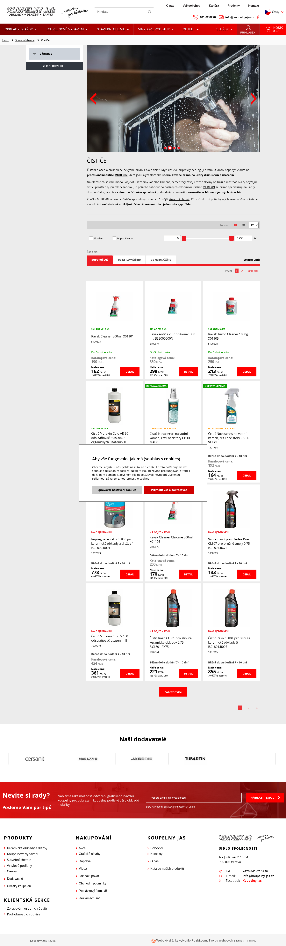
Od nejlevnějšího (129, 260)
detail (129, 371)
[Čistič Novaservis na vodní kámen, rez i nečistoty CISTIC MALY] (173, 405)
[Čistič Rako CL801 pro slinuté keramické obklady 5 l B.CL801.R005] (231, 608)
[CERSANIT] (29, 759)
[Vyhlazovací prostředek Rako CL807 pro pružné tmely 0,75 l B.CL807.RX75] (231, 509)
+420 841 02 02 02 (255, 871)
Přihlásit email (262, 797)
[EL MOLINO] (243, 759)
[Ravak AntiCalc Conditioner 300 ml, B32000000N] (173, 306)
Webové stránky (167, 940)
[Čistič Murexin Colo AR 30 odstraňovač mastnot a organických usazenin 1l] (114, 405)
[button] (190, 29)
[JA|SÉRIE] (136, 759)
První (228, 271)
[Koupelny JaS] (46, 12)
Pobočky (156, 848)
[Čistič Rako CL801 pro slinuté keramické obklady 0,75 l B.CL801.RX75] (173, 608)
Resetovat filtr (56, 66)
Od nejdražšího (161, 260)
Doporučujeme (125, 238)
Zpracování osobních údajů (27, 908)
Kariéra (214, 5)
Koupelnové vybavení (22, 854)
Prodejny (233, 5)
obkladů (114, 170)
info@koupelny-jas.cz (240, 17)
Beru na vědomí (170, 806)
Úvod (5, 40)
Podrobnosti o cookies (23, 914)
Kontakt (253, 5)
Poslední (252, 271)
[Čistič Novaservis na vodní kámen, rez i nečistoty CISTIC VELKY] (231, 405)
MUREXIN (121, 175)
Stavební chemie (24, 40)
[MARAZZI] (82, 759)
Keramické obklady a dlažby (27, 848)
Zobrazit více (173, 692)
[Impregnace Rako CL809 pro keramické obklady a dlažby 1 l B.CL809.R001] (114, 509)
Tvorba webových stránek (226, 940)
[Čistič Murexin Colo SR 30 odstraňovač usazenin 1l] (114, 608)
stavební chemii (179, 199)
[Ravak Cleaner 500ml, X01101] (114, 306)
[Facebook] (258, 17)
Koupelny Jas (252, 880)
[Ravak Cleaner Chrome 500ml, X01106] (173, 509)
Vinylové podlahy (19, 865)
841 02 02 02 (208, 17)
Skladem (98, 238)
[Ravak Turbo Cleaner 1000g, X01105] (231, 306)
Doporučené (99, 260)
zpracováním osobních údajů (179, 806)
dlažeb (101, 170)
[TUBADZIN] (189, 759)
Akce (82, 848)
